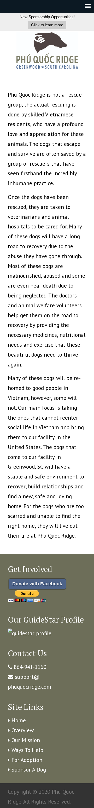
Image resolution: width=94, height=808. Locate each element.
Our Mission (25, 740)
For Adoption (26, 759)
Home (18, 720)
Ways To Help (27, 750)
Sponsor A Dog (28, 769)
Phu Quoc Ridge (47, 50)
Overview (22, 730)
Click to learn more (47, 25)
